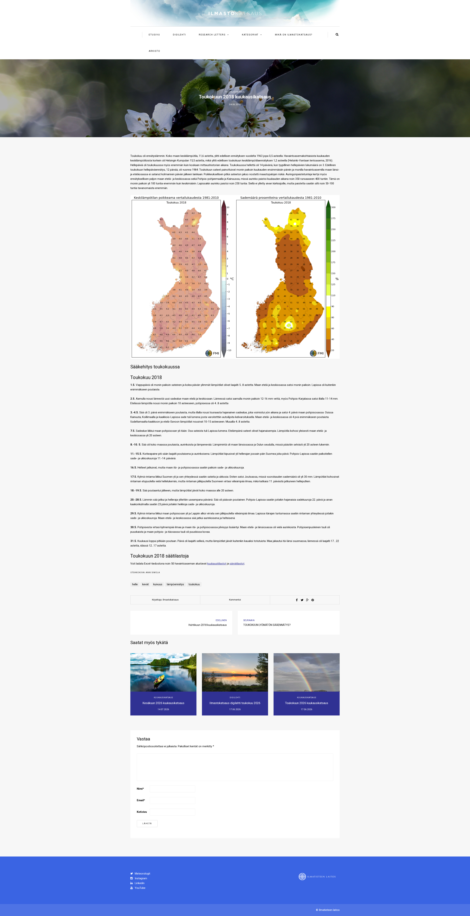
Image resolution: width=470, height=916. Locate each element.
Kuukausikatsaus (235, 92)
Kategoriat (250, 34)
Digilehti (179, 34)
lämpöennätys (175, 584)
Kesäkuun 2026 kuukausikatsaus (163, 703)
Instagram (140, 878)
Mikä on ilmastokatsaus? (293, 34)
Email (141, 800)
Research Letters (212, 34)
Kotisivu (142, 812)
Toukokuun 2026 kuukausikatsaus (306, 703)
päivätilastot (237, 563)
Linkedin (139, 883)
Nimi (140, 788)
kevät (145, 584)
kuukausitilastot (216, 563)
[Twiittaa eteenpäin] (302, 599)
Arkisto (154, 51)
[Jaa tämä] (296, 599)
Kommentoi (235, 599)
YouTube (139, 888)
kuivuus (157, 584)
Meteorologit (142, 873)
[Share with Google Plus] (307, 599)
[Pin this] (312, 599)
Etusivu (154, 34)
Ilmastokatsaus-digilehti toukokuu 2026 (234, 703)
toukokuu (194, 584)
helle (135, 584)
